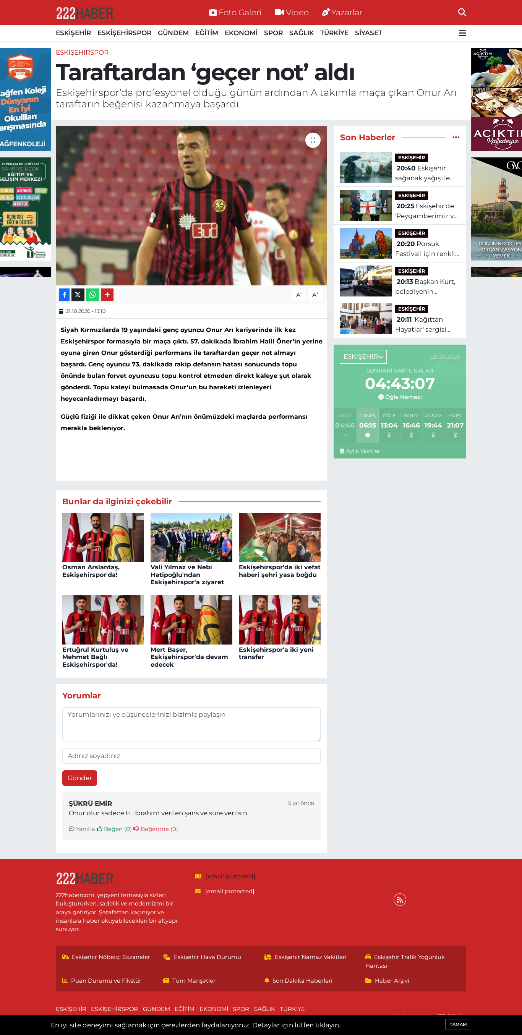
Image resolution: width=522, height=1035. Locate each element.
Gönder (80, 778)
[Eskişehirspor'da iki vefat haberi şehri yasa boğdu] (280, 537)
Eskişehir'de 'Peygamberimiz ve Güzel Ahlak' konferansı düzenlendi (426, 211)
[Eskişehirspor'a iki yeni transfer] (280, 619)
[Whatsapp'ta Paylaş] (92, 294)
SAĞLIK (301, 33)
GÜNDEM (173, 33)
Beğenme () (158, 829)
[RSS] (400, 899)
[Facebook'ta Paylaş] (64, 294)
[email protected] (230, 876)
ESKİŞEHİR (73, 33)
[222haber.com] (84, 12)
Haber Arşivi (392, 980)
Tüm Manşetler (194, 980)
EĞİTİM (206, 33)
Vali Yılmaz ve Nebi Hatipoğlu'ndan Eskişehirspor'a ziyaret (187, 574)
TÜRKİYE (334, 33)
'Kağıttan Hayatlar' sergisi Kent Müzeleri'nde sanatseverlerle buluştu (424, 325)
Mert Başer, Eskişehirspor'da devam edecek (189, 657)
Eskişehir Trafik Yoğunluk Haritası (405, 961)
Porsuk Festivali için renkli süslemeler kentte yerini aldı (425, 249)
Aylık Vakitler (362, 451)
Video (297, 12)
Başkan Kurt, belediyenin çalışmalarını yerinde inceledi (425, 287)
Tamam (458, 1024)
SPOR (273, 33)
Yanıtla (85, 829)
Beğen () (117, 829)
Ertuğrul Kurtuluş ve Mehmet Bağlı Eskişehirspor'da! (95, 657)
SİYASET (368, 33)
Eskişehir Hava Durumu (207, 957)
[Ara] (462, 12)
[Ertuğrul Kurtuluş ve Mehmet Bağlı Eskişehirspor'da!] (103, 619)
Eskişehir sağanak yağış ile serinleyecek (422, 173)
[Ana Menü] (462, 33)
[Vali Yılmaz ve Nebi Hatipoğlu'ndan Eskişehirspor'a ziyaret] (191, 537)
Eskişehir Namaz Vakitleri (311, 957)
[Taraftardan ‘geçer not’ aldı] (191, 205)
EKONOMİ (241, 33)
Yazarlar (346, 12)
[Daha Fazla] (107, 294)
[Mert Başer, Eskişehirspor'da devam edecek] (191, 619)
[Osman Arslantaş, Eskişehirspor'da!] (103, 537)
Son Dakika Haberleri (302, 980)
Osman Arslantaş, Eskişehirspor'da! (91, 571)
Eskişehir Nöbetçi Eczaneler (111, 957)
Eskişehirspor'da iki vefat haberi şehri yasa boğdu (280, 571)
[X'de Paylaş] (77, 294)
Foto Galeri (240, 12)
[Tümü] (456, 137)
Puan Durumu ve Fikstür (106, 980)
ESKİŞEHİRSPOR (124, 33)
